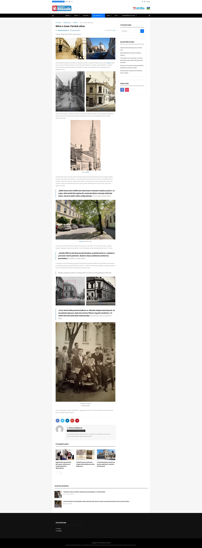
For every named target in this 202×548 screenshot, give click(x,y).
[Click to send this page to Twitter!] (62, 421)
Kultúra (85, 15)
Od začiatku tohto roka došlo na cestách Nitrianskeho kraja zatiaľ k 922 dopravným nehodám (131, 60)
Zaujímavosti (97, 15)
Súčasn (81, 241)
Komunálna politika (128, 15)
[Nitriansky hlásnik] (61, 8)
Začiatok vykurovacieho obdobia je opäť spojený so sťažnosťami (84, 492)
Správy (67, 15)
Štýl (116, 15)
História (75, 22)
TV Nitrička (59, 531)
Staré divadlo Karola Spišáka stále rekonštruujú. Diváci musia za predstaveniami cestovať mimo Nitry (96, 501)
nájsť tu (109, 63)
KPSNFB (71, 109)
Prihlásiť (148, 1)
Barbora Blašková (75, 428)
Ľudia (108, 15)
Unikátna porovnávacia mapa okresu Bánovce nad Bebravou (85, 464)
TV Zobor (58, 528)
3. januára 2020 (75, 30)
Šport (76, 15)
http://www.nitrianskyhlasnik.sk (76, 431)
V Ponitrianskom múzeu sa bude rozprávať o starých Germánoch (106, 464)
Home (59, 22)
